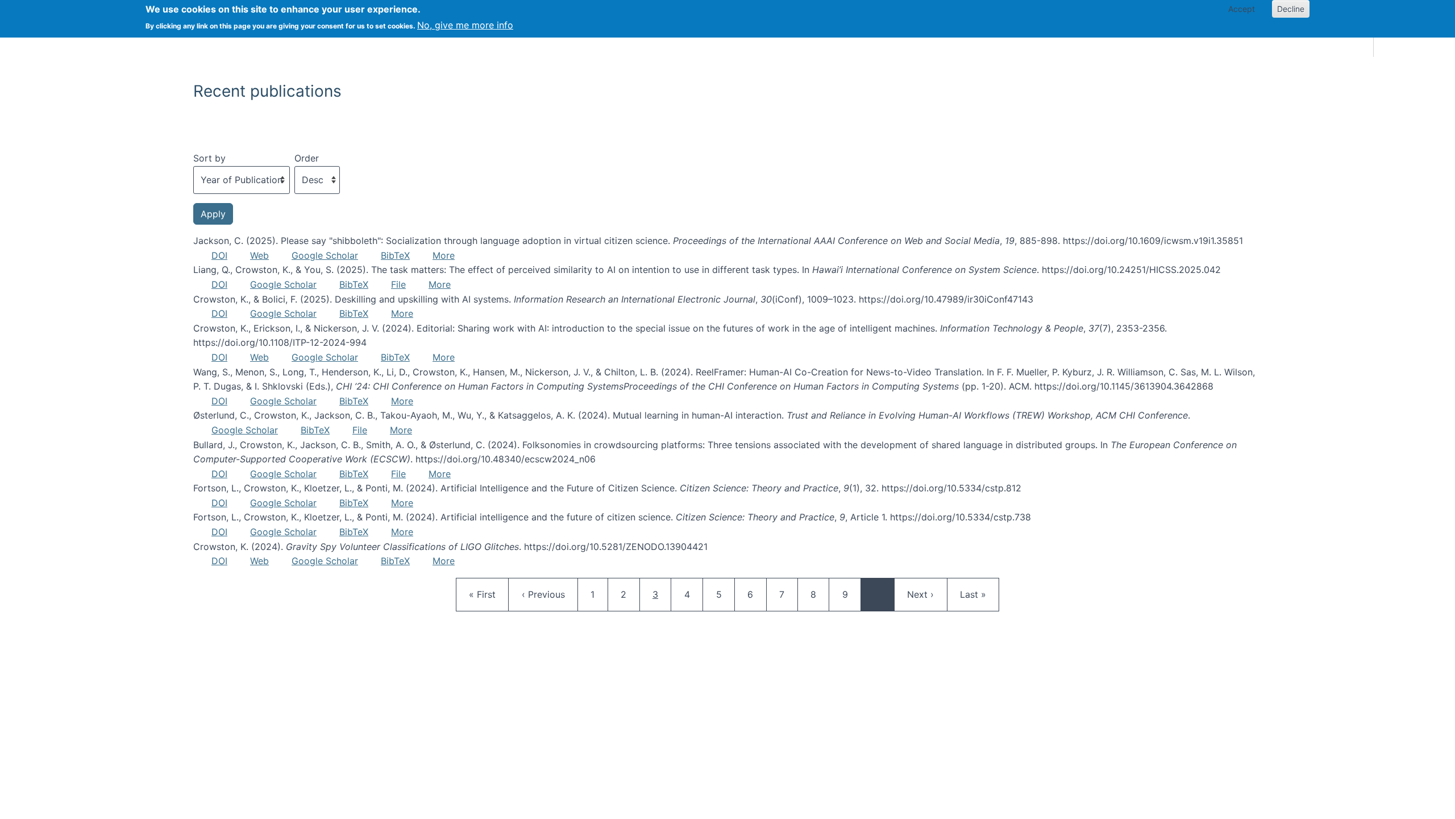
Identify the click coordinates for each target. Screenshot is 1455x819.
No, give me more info (465, 25)
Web (259, 255)
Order (306, 158)
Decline (1290, 9)
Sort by (209, 158)
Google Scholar (325, 255)
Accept (1241, 9)
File (398, 284)
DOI (219, 255)
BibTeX (395, 255)
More (444, 255)
